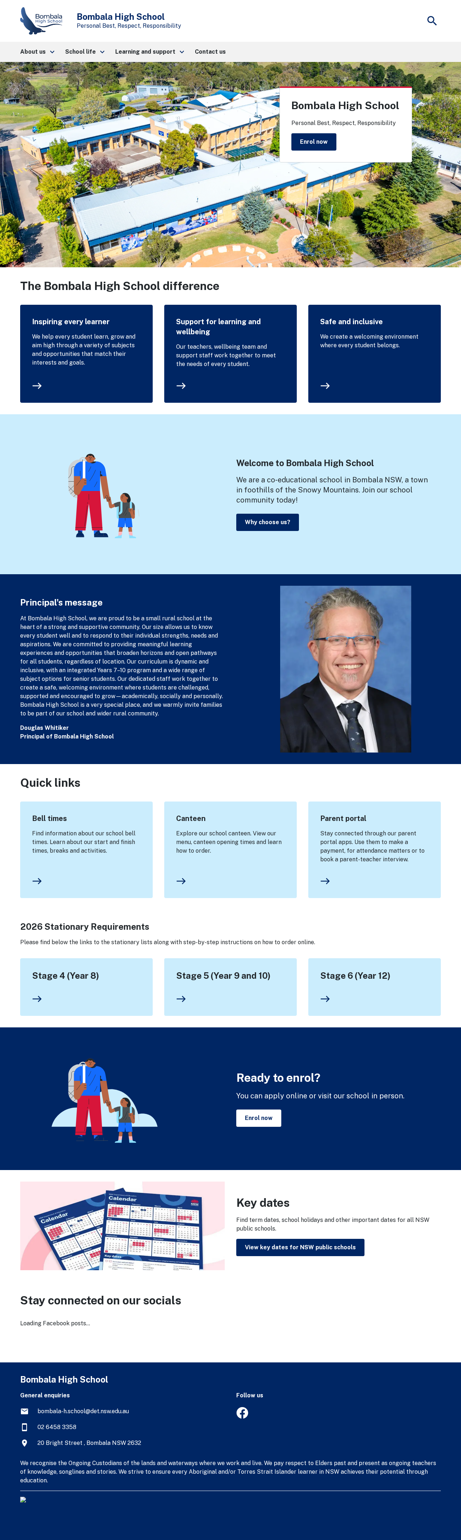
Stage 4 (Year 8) (65, 975)
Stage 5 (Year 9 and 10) (223, 975)
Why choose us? (267, 522)
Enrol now (314, 141)
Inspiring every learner (70, 321)
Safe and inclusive (351, 321)
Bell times (49, 818)
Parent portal (343, 818)
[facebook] (242, 1416)
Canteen (191, 818)
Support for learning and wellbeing (218, 326)
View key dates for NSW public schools (300, 1247)
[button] (36, 52)
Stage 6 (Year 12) (355, 975)
